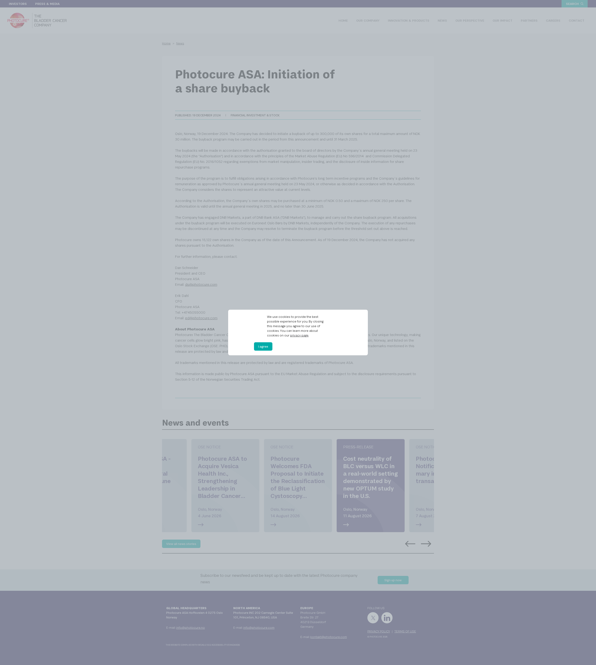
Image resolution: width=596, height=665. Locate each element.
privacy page (299, 335)
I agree (263, 346)
